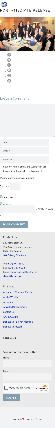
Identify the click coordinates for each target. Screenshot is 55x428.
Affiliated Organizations (15, 307)
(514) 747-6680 (15, 263)
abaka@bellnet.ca (12, 276)
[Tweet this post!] (9, 61)
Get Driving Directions (14, 255)
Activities (8, 302)
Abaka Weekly (10, 297)
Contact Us (8, 311)
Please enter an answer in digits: (17, 178)
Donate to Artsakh (12, 326)
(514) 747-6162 (16, 267)
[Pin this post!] (9, 71)
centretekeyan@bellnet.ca (23, 272)
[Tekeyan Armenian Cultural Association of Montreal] (4, 4)
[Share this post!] (9, 55)
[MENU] (50, 4)
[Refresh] (5, 204)
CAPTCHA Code (44, 209)
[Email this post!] (9, 82)
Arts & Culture (10, 316)
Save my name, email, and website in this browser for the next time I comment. (24, 169)
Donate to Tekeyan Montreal (18, 321)
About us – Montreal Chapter (18, 292)
